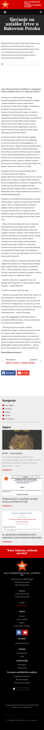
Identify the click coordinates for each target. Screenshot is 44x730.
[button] (5, 12)
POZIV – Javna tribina (12, 453)
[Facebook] (19, 632)
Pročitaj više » (7, 470)
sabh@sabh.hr (22, 606)
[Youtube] (25, 632)
